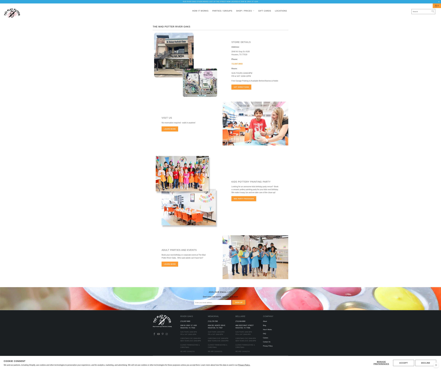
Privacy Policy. (244, 365)
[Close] (261, 174)
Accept (403, 363)
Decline (425, 363)
